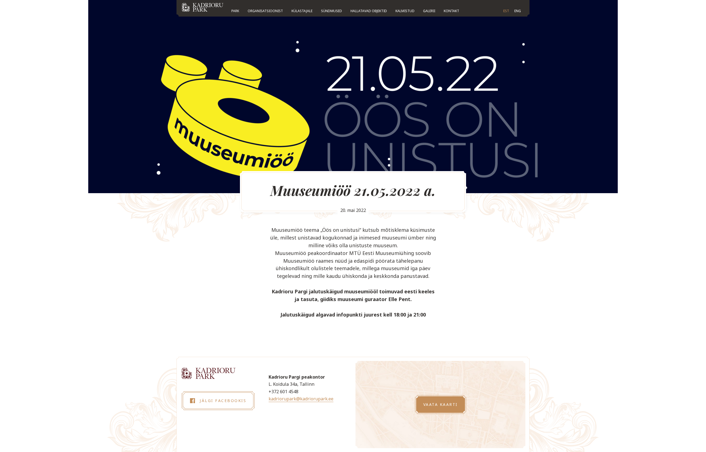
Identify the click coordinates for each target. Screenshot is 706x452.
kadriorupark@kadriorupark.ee (301, 399)
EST (506, 11)
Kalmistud (404, 11)
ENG (517, 11)
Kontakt (451, 11)
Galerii (429, 11)
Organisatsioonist (265, 11)
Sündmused (331, 11)
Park (235, 11)
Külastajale (302, 11)
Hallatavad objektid (369, 11)
